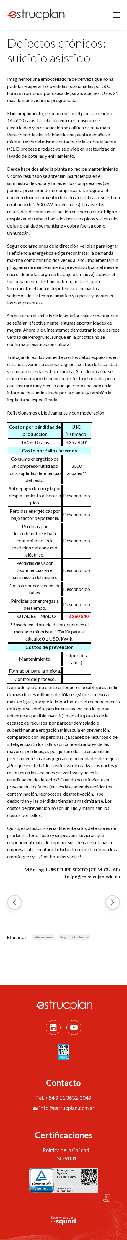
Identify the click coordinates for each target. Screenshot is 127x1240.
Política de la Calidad (66, 1150)
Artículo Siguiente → (112, 902)
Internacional (43, 937)
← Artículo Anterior (14, 902)
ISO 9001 (65, 1158)
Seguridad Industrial (74, 937)
